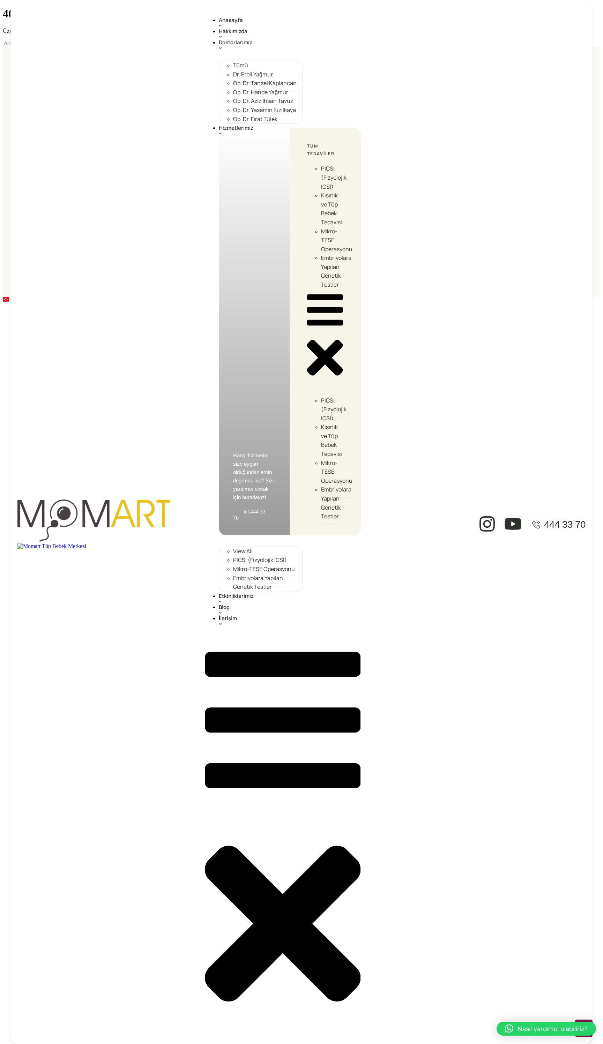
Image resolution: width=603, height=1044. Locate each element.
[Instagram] (487, 524)
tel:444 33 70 (249, 515)
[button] (290, 25)
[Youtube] (513, 524)
